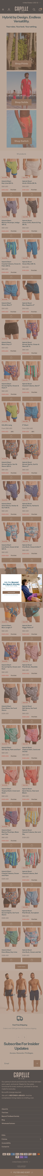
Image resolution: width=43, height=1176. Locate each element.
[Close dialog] (41, 575)
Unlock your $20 (11, 592)
